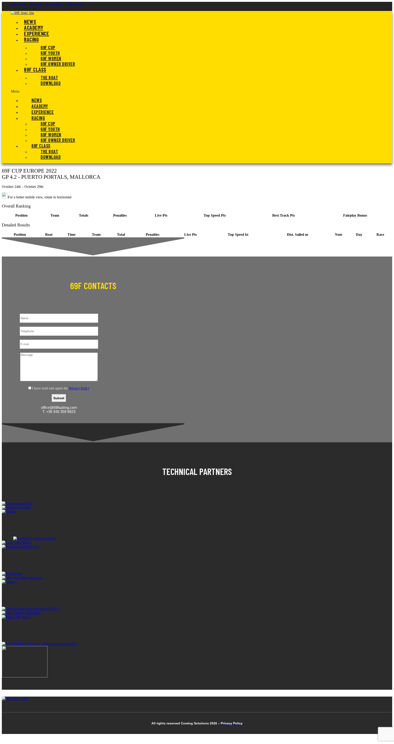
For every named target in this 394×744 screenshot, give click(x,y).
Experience (36, 33)
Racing (31, 39)
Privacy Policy (79, 388)
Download (51, 83)
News (30, 21)
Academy (33, 27)
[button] (180, 91)
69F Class (35, 69)
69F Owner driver (58, 64)
